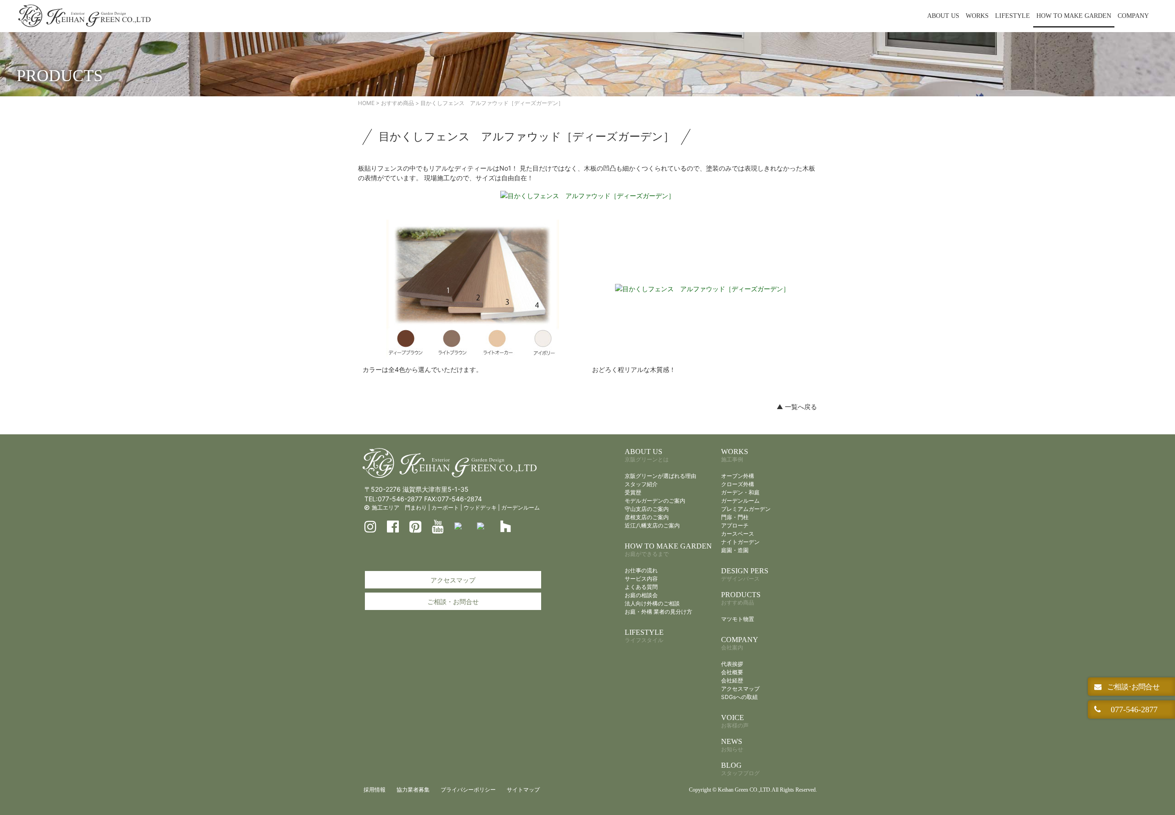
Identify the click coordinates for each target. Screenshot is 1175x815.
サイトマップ (523, 789)
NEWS (732, 745)
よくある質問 (641, 586)
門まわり (416, 507)
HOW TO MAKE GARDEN (1073, 15)
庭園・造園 (735, 550)
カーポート (445, 507)
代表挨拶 (732, 663)
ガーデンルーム (520, 507)
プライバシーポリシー (468, 789)
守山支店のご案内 (647, 508)
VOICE (735, 721)
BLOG (740, 768)
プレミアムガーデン (746, 508)
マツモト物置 (737, 618)
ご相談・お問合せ (453, 601)
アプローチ (735, 525)
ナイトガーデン (740, 541)
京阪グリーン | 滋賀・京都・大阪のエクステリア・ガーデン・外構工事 (84, 16)
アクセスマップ (453, 580)
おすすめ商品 (397, 103)
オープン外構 (737, 475)
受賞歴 (633, 492)
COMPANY (1133, 15)
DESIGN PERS (744, 574)
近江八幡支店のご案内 (652, 525)
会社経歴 (732, 680)
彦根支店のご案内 (647, 517)
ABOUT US (943, 15)
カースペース (737, 533)
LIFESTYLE (1012, 15)
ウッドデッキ (480, 507)
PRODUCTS (741, 598)
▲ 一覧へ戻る (797, 406)
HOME (366, 103)
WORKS (977, 15)
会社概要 (732, 672)
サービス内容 (641, 578)
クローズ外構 (737, 484)
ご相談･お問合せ (1132, 686)
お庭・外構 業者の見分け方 (658, 611)
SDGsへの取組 (739, 696)
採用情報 (375, 789)
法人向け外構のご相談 (652, 603)
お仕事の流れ (641, 570)
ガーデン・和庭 (740, 492)
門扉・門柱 (735, 517)
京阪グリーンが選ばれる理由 (660, 475)
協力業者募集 (413, 789)
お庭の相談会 (641, 595)
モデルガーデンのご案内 (655, 500)
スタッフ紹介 (641, 484)
